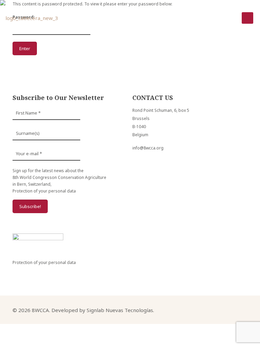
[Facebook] (204, 309)
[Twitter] (213, 309)
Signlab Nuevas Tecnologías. (120, 310)
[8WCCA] (29, 18)
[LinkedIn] (222, 309)
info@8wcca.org (148, 148)
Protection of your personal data (44, 191)
